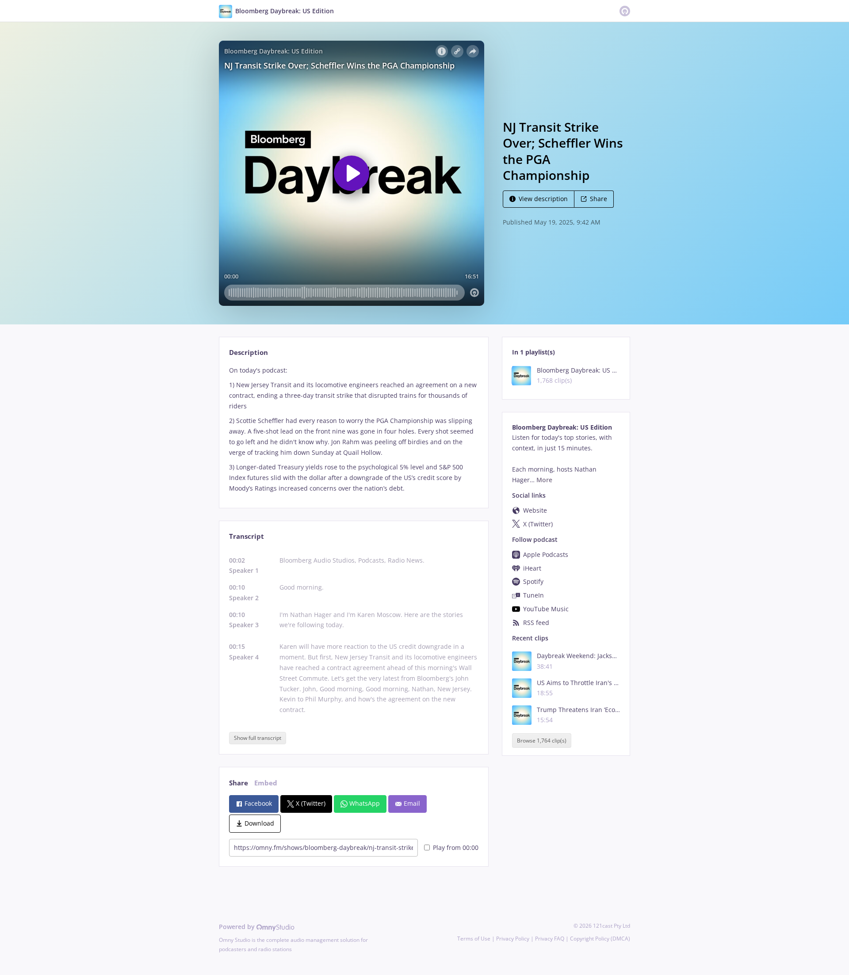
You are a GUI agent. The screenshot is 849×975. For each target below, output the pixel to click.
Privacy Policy (512, 938)
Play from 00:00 (455, 847)
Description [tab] (248, 352)
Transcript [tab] (246, 536)
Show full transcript (257, 738)
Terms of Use (473, 938)
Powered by (237, 926)
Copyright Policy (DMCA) (600, 938)
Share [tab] (238, 783)
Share (598, 198)
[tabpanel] (353, 429)
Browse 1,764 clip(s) (541, 740)
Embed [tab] (265, 783)
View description (543, 198)
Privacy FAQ (549, 938)
